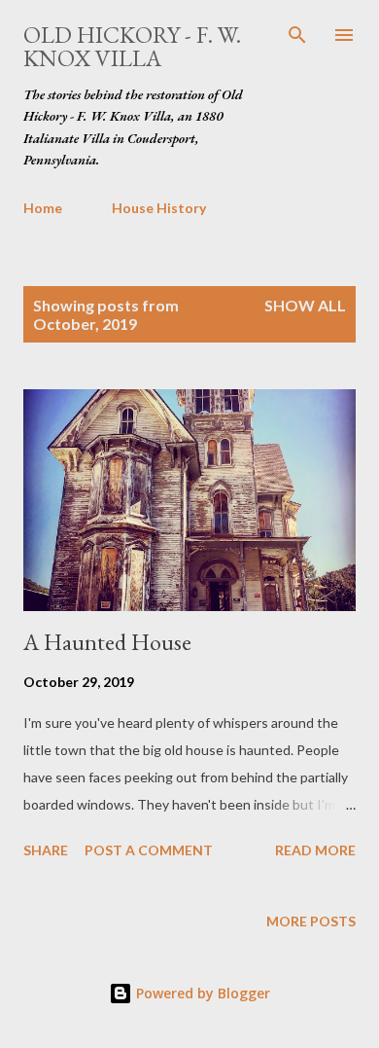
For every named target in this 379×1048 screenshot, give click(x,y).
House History (159, 207)
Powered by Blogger (201, 993)
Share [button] (45, 850)
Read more (315, 850)
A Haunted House (107, 642)
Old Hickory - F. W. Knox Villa (132, 46)
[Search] (297, 35)
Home (42, 207)
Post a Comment (149, 850)
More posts (311, 921)
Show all (305, 305)
